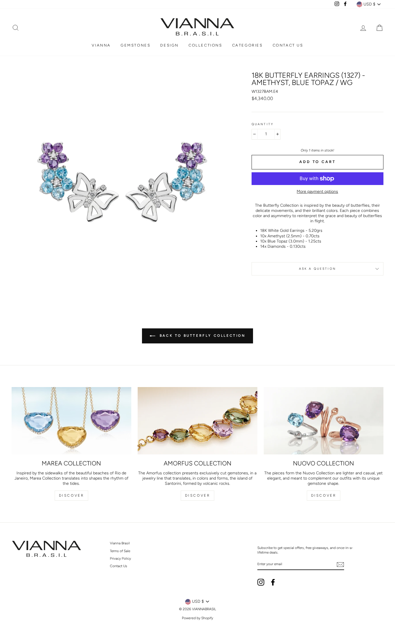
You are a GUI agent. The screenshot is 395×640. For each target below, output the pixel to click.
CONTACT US (288, 45)
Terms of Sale (120, 551)
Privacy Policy (120, 558)
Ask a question (317, 269)
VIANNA (101, 45)
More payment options (317, 191)
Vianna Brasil (120, 543)
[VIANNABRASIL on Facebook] (273, 582)
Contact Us (118, 566)
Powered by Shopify (197, 618)
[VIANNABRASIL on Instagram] (260, 582)
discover (197, 495)
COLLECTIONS (205, 45)
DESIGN (169, 45)
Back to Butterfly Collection (201, 336)
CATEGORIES (247, 45)
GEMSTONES (135, 45)
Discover (71, 495)
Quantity (263, 124)
